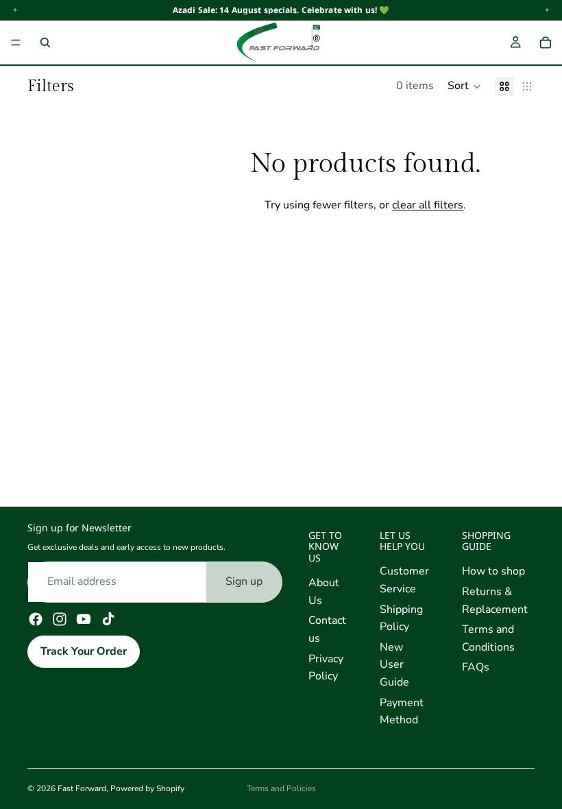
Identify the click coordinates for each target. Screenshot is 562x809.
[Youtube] (83, 619)
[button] (464, 86)
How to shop (493, 571)
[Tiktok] (108, 619)
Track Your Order (83, 651)
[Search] (45, 42)
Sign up (243, 581)
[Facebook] (35, 619)
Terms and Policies (281, 788)
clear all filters (427, 205)
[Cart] (545, 42)
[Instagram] (59, 619)
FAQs (475, 667)
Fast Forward (82, 788)
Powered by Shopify (147, 788)
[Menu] (16, 42)
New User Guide (394, 665)
